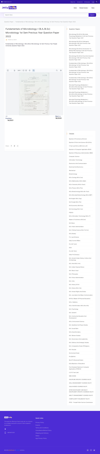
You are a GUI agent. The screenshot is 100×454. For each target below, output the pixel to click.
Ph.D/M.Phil (72, 356)
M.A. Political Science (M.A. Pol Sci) (79, 230)
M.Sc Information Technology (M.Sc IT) (79, 216)
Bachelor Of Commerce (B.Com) (78, 139)
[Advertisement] (34, 57)
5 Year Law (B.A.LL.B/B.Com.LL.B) (78, 146)
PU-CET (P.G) (73, 251)
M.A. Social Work (73, 328)
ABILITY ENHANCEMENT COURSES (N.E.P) (81, 395)
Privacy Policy (40, 422)
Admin (15, 39)
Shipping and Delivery (42, 433)
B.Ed (70, 247)
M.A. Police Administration (76, 277)
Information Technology (75, 160)
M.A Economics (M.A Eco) (76, 205)
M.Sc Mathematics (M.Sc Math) (77, 181)
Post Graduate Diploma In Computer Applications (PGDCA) (79, 368)
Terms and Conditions (42, 428)
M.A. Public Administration (76, 226)
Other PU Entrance (74, 254)
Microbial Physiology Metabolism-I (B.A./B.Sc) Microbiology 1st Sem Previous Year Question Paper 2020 (80, 86)
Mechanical (72, 170)
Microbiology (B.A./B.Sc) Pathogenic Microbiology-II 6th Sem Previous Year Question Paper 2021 (79, 43)
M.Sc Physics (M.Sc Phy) (76, 188)
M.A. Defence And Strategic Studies (79, 342)
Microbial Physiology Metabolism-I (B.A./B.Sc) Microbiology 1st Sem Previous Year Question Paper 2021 (80, 94)
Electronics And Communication (78, 163)
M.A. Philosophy (73, 274)
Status (37, 435)
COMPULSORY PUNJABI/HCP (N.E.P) (79, 399)
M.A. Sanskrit (72, 312)
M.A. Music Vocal (73, 270)
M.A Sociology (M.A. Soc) (76, 209)
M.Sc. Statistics (73, 302)
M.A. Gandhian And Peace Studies (78, 325)
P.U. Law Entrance (74, 237)
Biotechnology (73, 174)
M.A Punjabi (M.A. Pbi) (75, 202)
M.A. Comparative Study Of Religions (79, 346)
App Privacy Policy (41, 438)
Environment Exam (74, 353)
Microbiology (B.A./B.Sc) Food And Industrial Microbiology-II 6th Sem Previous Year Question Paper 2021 (81, 57)
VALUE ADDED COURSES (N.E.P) (78, 386)
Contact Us (79, 2)
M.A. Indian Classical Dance (76, 267)
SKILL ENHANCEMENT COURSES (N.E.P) (80, 383)
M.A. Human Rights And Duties (77, 291)
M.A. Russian (72, 349)
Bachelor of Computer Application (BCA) (80, 149)
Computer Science (74, 156)
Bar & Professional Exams (76, 360)
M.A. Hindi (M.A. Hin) (74, 263)
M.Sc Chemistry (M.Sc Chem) (77, 184)
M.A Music (72, 223)
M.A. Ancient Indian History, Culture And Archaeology (80, 259)
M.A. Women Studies (74, 335)
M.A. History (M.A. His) (75, 288)
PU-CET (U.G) (73, 244)
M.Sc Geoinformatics (75, 332)
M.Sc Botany (72, 233)
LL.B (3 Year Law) (74, 372)
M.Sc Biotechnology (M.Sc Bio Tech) (79, 191)
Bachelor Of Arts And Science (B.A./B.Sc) (80, 142)
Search (92, 15)
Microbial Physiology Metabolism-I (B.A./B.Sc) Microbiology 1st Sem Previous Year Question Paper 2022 (80, 101)
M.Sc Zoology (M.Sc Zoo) (76, 177)
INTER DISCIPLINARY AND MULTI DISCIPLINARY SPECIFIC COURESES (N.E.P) (81, 391)
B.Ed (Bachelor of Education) (77, 363)
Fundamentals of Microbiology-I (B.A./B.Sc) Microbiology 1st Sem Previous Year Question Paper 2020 (81, 65)
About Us (73, 2)
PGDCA (71, 212)
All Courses (87, 2)
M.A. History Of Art (74, 284)
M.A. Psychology (73, 309)
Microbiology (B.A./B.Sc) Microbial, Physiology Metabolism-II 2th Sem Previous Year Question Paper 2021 (81, 36)
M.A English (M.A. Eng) (75, 198)
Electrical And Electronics (76, 167)
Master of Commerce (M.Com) (77, 219)
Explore (38, 425)
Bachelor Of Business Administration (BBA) (81, 153)
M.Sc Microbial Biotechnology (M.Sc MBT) (80, 195)
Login (93, 2)
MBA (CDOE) (72, 376)
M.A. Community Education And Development (77, 317)
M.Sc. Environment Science (76, 321)
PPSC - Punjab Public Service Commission (81, 402)
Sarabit (18, 450)
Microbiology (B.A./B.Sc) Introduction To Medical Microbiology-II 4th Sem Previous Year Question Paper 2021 (80, 50)
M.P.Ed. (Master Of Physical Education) (79, 298)
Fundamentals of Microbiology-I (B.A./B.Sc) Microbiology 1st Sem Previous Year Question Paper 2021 (81, 72)
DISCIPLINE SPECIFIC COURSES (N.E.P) (80, 379)
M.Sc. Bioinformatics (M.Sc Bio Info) (79, 305)
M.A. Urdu (72, 281)
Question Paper (8, 22)
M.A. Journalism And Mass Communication (81, 295)
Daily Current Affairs (74, 240)
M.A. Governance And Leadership (78, 339)
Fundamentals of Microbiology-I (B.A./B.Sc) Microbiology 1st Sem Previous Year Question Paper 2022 (46, 22)
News (93, 7)
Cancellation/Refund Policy (43, 430)
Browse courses (84, 7)
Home (75, 7)
